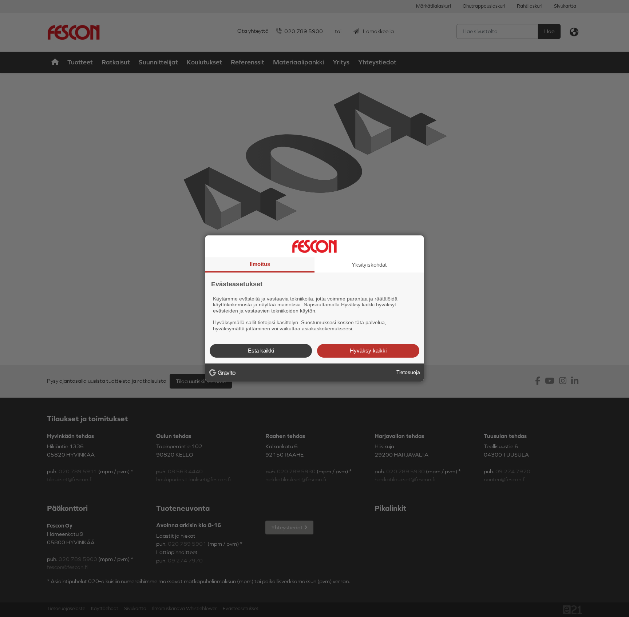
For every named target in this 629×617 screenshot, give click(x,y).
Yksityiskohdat (369, 265)
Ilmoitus (260, 264)
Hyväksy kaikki (368, 350)
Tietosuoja (408, 372)
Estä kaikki (261, 350)
